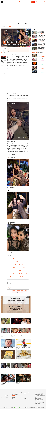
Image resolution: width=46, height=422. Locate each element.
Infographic (41, 395)
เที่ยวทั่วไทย (40, 402)
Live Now (33, 1)
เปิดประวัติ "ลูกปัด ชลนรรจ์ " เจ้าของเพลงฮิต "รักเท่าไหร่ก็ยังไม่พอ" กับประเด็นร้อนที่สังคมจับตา (41, 44)
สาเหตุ (13, 292)
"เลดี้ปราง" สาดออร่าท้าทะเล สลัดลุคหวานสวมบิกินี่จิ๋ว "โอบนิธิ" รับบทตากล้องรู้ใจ (41, 48)
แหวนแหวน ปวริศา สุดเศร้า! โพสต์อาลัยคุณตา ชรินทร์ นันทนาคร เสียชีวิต (17, 262)
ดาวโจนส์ (44, 395)
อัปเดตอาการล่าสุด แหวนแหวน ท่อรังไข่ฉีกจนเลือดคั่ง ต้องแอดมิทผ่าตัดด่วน (18, 271)
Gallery (43, 396)
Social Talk (42, 393)
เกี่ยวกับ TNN (25, 407)
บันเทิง (4, 19)
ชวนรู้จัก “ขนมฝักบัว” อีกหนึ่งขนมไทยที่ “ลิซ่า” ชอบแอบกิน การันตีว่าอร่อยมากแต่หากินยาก (3, 73)
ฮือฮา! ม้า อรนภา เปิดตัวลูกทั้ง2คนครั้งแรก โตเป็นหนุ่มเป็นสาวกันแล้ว (18, 265)
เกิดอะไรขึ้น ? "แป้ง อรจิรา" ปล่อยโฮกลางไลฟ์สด (41, 36)
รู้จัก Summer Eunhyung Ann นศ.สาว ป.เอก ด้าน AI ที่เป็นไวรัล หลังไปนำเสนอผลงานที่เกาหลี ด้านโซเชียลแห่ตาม (41, 70)
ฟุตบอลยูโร (36, 400)
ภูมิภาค (41, 394)
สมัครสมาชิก (41, 1)
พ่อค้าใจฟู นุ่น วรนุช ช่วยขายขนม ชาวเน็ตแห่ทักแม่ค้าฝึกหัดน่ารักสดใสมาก (18, 277)
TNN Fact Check (37, 395)
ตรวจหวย (36, 403)
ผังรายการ (25, 393)
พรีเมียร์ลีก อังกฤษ (37, 399)
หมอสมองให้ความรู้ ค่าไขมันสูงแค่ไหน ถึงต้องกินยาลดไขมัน (41, 59)
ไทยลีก (41, 400)
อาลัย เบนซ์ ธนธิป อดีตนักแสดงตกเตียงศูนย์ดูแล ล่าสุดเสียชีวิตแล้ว (18, 274)
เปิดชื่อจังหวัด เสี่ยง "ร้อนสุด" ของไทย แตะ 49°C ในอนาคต (41, 62)
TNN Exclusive (41, 392)
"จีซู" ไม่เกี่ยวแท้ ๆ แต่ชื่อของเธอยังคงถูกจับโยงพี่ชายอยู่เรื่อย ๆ (3, 69)
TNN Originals (25, 396)
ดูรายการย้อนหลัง (28, 392)
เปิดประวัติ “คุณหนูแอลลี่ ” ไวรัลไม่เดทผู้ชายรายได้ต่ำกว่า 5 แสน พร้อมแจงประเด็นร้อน (41, 66)
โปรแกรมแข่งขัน (39, 398)
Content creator (26, 399)
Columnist (29, 399)
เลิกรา (25, 291)
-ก (1, 50)
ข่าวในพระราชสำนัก (37, 392)
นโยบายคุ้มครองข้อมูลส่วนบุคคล (31, 407)
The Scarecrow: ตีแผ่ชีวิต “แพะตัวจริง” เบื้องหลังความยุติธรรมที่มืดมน (3, 66)
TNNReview (43, 402)
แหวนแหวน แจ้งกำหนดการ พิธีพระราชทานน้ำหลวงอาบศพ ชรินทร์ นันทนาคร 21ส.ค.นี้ (17, 259)
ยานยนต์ (43, 394)
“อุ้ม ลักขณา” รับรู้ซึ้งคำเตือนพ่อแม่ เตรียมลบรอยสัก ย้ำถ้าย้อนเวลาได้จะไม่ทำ (41, 32)
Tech (43, 72)
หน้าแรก (2, 19)
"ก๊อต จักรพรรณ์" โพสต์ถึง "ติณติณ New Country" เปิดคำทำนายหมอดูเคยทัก (41, 40)
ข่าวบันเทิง (21, 292)
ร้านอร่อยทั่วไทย (37, 402)
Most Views (34, 52)
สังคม (44, 392)
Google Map (13, 395)
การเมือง (36, 393)
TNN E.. (43, 56)
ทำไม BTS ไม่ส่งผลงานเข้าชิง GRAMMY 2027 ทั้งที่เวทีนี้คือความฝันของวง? (3, 61)
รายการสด (25, 392)
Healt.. (43, 60)
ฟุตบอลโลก (39, 400)
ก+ (5, 50)
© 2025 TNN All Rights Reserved (40, 407)
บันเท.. (43, 33)
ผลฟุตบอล (36, 398)
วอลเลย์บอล (41, 399)
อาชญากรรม (36, 394)
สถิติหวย (39, 403)
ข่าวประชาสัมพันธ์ (40, 396)
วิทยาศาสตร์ (39, 393)
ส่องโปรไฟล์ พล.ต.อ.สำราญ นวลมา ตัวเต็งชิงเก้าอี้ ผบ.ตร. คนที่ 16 (41, 55)
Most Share (40, 52)
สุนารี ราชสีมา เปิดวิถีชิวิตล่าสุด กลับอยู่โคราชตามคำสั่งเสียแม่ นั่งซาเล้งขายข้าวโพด (18, 268)
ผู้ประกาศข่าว (32, 392)
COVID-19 (36, 396)
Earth (43, 64)
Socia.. (43, 68)
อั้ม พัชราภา (18, 291)
